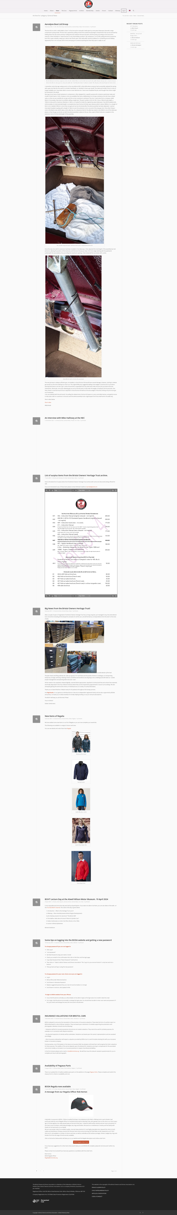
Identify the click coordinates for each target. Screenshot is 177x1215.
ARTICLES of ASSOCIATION (99, 1193)
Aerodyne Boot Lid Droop (56, 24)
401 (55, 26)
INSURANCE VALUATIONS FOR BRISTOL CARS (65, 1016)
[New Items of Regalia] (36, 719)
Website (75, 942)
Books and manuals (58, 478)
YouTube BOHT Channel (53, 907)
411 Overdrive (134, 26)
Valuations (76, 1018)
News (80, 26)
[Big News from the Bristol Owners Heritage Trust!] (36, 611)
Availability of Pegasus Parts (58, 1065)
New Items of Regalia (54, 716)
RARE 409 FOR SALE (135, 43)
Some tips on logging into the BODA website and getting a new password (78, 940)
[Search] (133, 10)
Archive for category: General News (45, 16)
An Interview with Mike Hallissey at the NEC (65, 418)
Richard (94, 26)
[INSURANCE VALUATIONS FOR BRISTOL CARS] (36, 1019)
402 (58, 26)
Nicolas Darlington (136, 45)
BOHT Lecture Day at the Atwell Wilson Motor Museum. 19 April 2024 (76, 899)
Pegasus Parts (94, 1072)
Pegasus (73, 1068)
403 (60, 26)
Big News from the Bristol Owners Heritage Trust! (67, 608)
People (72, 420)
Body (62, 26)
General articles (68, 26)
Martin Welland (136, 37)
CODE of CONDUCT (97, 1196)
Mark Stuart (135, 28)
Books (54, 901)
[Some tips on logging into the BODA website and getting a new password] (36, 943)
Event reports (60, 901)
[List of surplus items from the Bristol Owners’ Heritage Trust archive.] (36, 478)
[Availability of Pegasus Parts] (36, 1068)
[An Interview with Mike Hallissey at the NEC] (36, 421)
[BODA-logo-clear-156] (88, 4)
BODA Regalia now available (58, 1086)
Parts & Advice (86, 26)
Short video (48, 402)
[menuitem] (46, 10)
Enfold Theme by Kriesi (63, 1212)
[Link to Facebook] (143, 1212)
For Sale (65, 478)
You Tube (77, 420)
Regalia (74, 718)
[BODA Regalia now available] (36, 1089)
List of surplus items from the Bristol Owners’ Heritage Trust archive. (76, 475)
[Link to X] (140, 1212)
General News (75, 26)
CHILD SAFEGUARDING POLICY (100, 1190)
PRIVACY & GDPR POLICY (98, 1187)
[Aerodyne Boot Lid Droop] (36, 27)
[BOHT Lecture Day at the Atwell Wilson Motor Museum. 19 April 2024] (36, 902)
